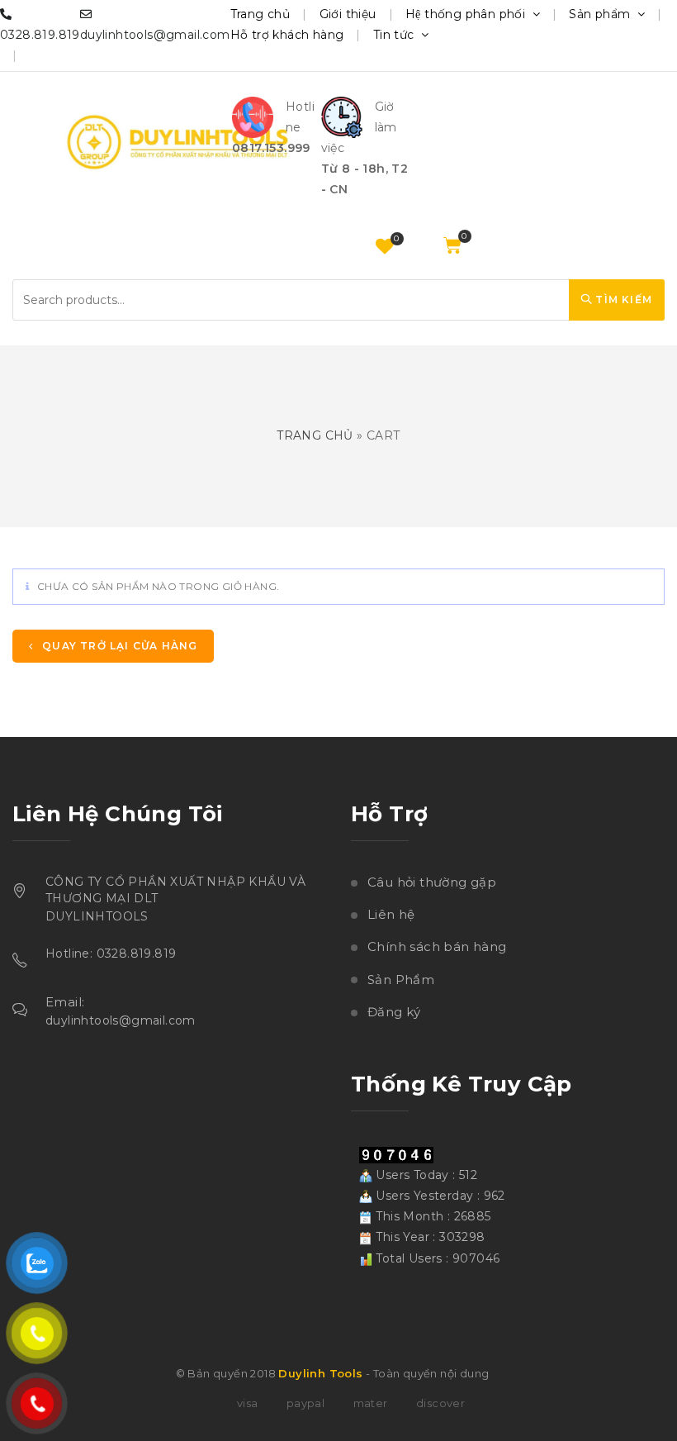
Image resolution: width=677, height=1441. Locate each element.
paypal (305, 1403)
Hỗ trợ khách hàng (287, 34)
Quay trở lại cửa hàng (118, 646)
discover (440, 1403)
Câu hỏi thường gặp (431, 882)
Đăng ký (394, 1012)
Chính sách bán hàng (437, 946)
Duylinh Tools (320, 1373)
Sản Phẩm (400, 979)
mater (370, 1403)
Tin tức (395, 34)
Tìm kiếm (622, 299)
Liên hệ (391, 914)
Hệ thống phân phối (467, 14)
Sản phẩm (601, 14)
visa (247, 1403)
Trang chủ (260, 14)
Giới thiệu (348, 14)
